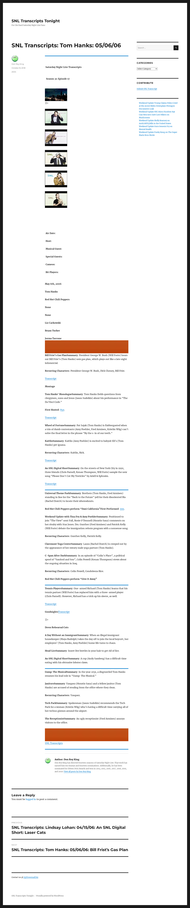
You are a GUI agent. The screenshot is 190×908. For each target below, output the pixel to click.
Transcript (50, 378)
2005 (14, 72)
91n (122, 508)
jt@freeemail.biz (31, 877)
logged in (31, 799)
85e (62, 409)
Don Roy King (18, 64)
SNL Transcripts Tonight (36, 21)
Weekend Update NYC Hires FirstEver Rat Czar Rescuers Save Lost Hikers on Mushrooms (157, 115)
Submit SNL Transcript (147, 89)
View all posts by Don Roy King (77, 771)
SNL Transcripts (54, 743)
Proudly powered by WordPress (50, 896)
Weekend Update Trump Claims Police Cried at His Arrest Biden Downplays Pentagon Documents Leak (158, 106)
